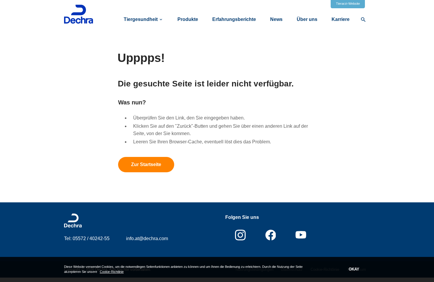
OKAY (354, 269)
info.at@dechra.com (147, 238)
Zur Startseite (146, 164)
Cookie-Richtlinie (112, 271)
